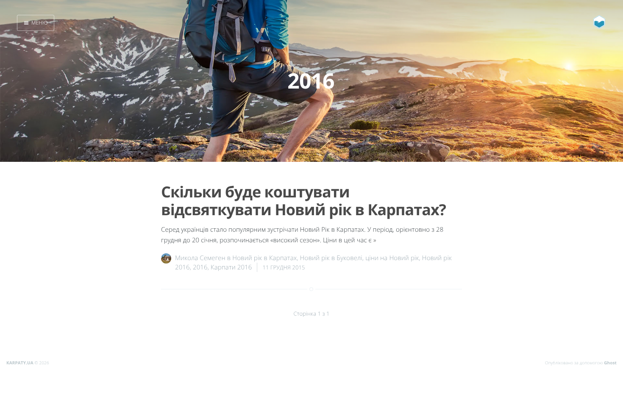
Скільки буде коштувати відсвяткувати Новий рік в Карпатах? (303, 200)
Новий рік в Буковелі (331, 258)
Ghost (610, 363)
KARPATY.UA (19, 363)
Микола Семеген (200, 258)
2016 (200, 267)
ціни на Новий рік (392, 258)
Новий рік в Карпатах (264, 258)
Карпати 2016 (231, 267)
